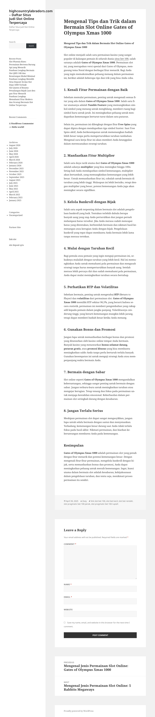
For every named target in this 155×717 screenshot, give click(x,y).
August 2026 (14, 145)
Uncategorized (16, 215)
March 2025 (14, 194)
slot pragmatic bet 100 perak (77, 504)
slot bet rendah (126, 501)
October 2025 (15, 174)
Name (68, 584)
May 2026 (13, 154)
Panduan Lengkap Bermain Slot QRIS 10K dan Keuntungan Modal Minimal (22, 73)
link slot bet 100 (98, 501)
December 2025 (16, 168)
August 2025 (14, 180)
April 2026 (14, 157)
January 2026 (15, 165)
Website (68, 609)
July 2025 (13, 183)
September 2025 (16, 177)
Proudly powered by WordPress (78, 711)
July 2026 (13, 148)
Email (68, 597)
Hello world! (18, 127)
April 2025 (14, 191)
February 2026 (16, 162)
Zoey (84, 501)
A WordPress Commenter (21, 123)
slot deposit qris (16, 245)
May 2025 (13, 188)
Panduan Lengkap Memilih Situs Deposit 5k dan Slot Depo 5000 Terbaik (21, 82)
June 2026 (13, 151)
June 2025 (13, 186)
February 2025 (16, 197)
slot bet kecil (112, 501)
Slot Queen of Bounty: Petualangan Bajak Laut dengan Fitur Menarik (22, 90)
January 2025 (15, 200)
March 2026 (14, 159)
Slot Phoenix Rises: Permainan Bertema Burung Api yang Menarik (22, 64)
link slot (12, 239)
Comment (70, 544)
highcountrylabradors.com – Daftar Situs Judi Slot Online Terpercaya (31, 17)
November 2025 (16, 171)
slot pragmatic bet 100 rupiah (104, 504)
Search (12, 42)
